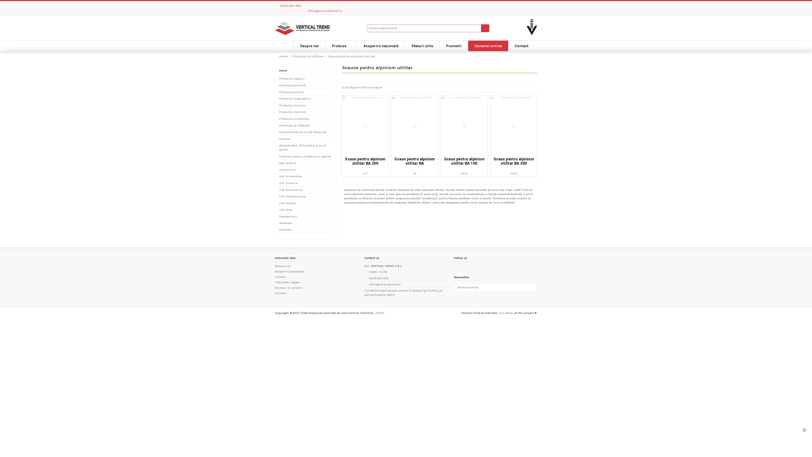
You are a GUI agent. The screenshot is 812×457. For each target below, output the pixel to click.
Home (283, 70)
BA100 (464, 173)
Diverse (284, 139)
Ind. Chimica (288, 183)
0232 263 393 (290, 6)
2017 (365, 173)
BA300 (513, 173)
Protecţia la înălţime (294, 125)
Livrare (280, 277)
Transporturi (288, 216)
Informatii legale (287, 282)
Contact (280, 293)
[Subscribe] (533, 288)
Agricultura (287, 163)
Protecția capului (292, 78)
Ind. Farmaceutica (292, 196)
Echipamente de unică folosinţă (302, 132)
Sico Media (506, 313)
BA (414, 173)
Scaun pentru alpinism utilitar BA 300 (514, 161)
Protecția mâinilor (292, 112)
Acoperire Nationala (289, 271)
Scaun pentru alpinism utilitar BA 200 (365, 161)
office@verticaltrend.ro (325, 11)
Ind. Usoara (287, 203)
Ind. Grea (285, 210)
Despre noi (283, 266)
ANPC (381, 313)
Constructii (287, 170)
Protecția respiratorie (295, 98)
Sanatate (285, 223)
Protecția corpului (292, 105)
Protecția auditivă (292, 85)
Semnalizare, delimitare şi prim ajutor (302, 147)
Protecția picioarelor (294, 119)
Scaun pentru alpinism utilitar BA (414, 161)
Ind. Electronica (290, 190)
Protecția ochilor (291, 92)
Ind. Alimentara (290, 176)
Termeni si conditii (289, 288)
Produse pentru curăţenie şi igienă (305, 156)
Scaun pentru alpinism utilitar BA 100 (464, 161)
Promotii (285, 230)
